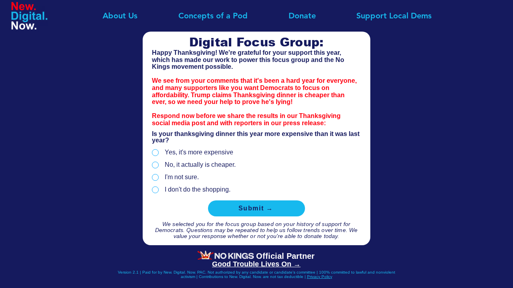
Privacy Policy (319, 276)
